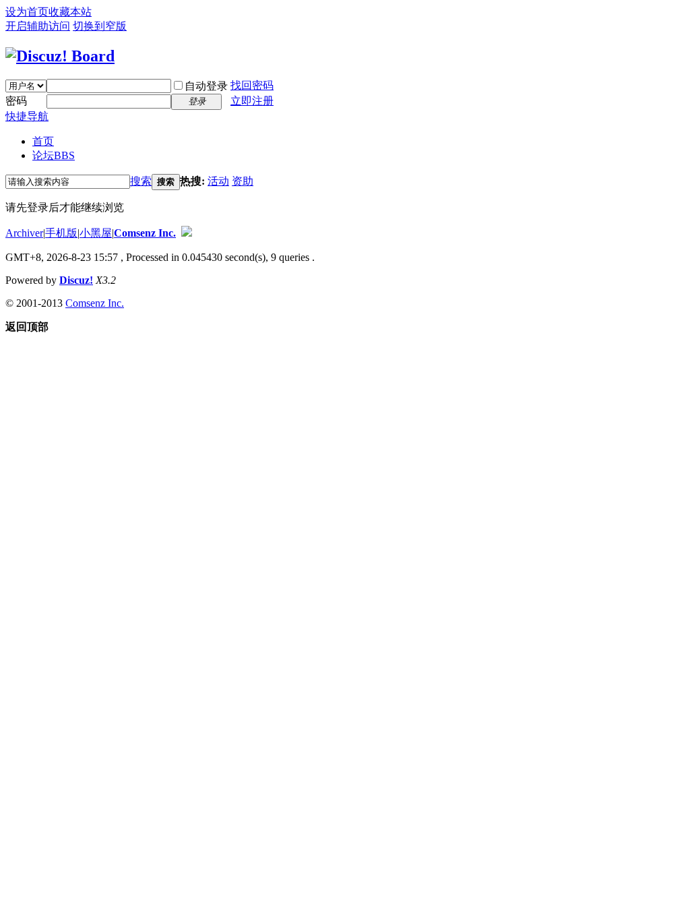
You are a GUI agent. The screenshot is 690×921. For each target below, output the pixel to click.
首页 (43, 141)
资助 (242, 181)
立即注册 (252, 101)
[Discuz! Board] (60, 56)
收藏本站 (70, 12)
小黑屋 (96, 233)
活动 (218, 181)
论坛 (53, 155)
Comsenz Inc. (145, 233)
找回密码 (252, 85)
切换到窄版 (100, 26)
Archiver (24, 233)
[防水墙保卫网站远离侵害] (186, 233)
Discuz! (76, 280)
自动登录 (206, 86)
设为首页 (27, 12)
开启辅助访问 (37, 26)
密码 (16, 101)
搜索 (141, 181)
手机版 (61, 233)
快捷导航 (27, 116)
